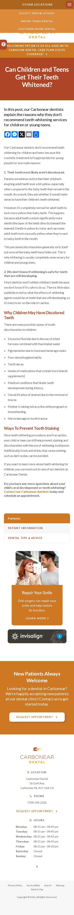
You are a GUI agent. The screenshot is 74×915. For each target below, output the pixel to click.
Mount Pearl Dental (37, 21)
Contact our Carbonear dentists (26, 491)
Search (48, 885)
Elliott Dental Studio (36, 13)
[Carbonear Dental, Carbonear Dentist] (37, 762)
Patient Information (25, 528)
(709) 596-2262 (37, 802)
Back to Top (37, 889)
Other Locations (37, 4)
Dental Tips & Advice (25, 538)
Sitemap (60, 885)
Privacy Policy (15, 885)
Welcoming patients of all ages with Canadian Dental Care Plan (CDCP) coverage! (37, 50)
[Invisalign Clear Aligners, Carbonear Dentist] (37, 636)
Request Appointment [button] (35, 717)
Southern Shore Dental (36, 28)
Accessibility (33, 885)
